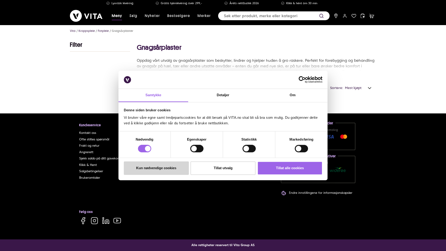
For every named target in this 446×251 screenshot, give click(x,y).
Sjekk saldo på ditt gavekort (99, 158)
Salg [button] (133, 16)
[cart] (371, 15)
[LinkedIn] (106, 220)
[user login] (344, 15)
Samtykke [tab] (153, 95)
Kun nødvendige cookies (156, 168)
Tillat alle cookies (290, 168)
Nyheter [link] (152, 16)
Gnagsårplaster (122, 31)
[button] (321, 15)
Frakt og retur (89, 145)
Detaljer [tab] (223, 95)
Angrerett (86, 152)
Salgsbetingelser (91, 171)
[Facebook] (83, 220)
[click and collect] (362, 15)
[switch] (196, 148)
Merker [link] (204, 16)
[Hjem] (86, 16)
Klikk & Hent (88, 165)
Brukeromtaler (89, 177)
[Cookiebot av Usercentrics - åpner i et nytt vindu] (302, 79)
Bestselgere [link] (178, 16)
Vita (72, 31)
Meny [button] (117, 16)
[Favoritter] (353, 15)
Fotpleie (103, 31)
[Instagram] (94, 220)
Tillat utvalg (223, 168)
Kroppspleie (87, 31)
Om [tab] (292, 95)
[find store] (336, 15)
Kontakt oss (87, 133)
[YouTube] (117, 220)
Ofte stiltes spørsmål (94, 139)
